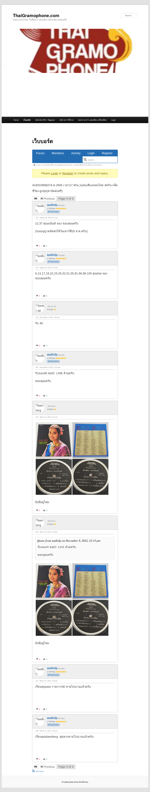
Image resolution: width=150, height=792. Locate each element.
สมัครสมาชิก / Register (45, 120)
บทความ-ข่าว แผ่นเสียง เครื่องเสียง (92, 120)
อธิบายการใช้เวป (66, 120)
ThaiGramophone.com (36, 15)
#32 (37, 267)
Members (58, 153)
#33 (37, 317)
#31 (37, 217)
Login (113, 120)
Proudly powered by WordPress (75, 782)
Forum (40, 153)
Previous (49, 198)
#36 (37, 532)
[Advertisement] (75, 94)
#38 (37, 731)
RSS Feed (39, 771)
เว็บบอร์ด (27, 120)
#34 (37, 367)
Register (107, 153)
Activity (75, 153)
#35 (37, 417)
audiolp (52, 204)
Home (16, 120)
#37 (37, 681)
